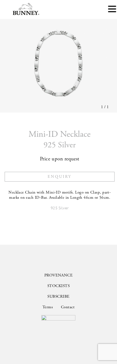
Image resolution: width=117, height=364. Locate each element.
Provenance (58, 275)
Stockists (58, 285)
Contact (68, 307)
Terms (47, 307)
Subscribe (58, 296)
